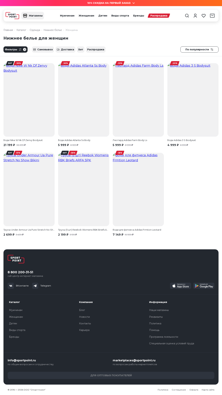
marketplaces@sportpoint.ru (134, 360)
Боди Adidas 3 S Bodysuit (181, 140)
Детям (102, 15)
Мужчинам (67, 15)
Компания (86, 302)
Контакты (85, 323)
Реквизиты (156, 316)
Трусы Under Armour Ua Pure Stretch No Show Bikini (29, 229)
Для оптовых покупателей (111, 375)
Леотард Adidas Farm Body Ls (130, 140)
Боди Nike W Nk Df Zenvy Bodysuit (23, 140)
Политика (155, 323)
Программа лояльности (163, 336)
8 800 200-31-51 (20, 272)
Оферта (193, 389)
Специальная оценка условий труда (171, 343)
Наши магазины (159, 310)
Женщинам (86, 15)
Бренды (138, 15)
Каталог (14, 302)
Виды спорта (120, 15)
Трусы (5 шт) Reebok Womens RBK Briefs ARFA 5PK (83, 229)
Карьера (84, 330)
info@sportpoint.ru (22, 360)
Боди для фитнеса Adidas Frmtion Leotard (137, 229)
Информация (158, 302)
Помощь (154, 330)
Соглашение (179, 389)
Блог (82, 310)
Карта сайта (208, 389)
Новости (84, 316)
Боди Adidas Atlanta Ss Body (74, 140)
